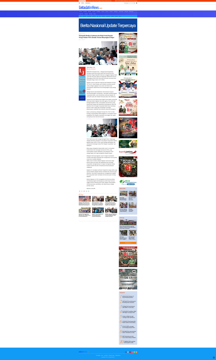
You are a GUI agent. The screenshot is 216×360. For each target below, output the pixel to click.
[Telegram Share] (86, 191)
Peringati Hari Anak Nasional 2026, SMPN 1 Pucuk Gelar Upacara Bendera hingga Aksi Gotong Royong (128, 307)
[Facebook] (126, 352)
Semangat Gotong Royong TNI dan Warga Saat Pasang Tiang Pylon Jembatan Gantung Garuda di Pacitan (123, 198)
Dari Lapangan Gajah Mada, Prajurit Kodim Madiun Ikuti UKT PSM (132, 238)
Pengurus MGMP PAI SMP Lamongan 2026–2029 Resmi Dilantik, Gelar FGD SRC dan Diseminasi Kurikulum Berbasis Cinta (129, 317)
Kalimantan (108, 16)
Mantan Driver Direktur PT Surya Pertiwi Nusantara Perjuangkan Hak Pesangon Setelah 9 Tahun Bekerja (128, 297)
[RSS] (136, 352)
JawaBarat (84, 16)
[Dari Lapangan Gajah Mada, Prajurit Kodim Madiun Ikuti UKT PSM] (132, 233)
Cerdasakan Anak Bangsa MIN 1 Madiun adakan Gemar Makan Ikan (129, 322)
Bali (97, 16)
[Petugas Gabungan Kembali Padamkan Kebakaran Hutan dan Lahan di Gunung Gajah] (132, 205)
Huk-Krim (93, 11)
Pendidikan (98, 11)
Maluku (116, 16)
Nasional (102, 11)
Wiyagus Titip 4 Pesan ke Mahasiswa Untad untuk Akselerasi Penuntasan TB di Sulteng (119, 0)
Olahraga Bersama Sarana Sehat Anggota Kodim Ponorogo (123, 238)
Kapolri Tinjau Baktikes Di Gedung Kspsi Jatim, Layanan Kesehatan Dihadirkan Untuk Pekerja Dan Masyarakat (97, 215)
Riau (100, 16)
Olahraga (89, 11)
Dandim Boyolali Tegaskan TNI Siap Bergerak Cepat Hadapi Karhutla (111, 215)
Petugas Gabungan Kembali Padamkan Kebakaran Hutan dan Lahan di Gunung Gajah (132, 210)
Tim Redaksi (98, 355)
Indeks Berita (88, 2)
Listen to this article (91, 68)
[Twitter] (128, 352)
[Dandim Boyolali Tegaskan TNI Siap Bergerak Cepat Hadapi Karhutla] (111, 210)
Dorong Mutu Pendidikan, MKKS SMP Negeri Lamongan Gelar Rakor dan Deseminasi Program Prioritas (129, 312)
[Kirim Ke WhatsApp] (88, 191)
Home (83, 2)
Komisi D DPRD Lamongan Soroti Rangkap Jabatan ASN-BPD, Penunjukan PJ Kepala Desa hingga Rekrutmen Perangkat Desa (129, 327)
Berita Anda (131, 11)
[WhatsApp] (134, 352)
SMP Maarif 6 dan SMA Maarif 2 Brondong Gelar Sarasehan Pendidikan (129, 302)
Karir (102, 355)
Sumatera (103, 16)
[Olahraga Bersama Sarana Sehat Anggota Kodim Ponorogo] (123, 233)
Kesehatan (85, 11)
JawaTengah (89, 16)
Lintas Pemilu (121, 11)
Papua (120, 16)
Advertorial (126, 11)
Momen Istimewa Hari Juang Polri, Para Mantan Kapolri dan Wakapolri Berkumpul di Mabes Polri (111, 203)
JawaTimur (94, 16)
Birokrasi (80, 11)
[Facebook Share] (79, 191)
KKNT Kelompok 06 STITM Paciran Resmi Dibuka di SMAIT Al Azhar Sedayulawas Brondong (129, 337)
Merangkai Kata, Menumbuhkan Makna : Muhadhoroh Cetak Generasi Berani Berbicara (129, 332)
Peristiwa (111, 11)
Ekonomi (106, 11)
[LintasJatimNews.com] (90, 7)
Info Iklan (106, 355)
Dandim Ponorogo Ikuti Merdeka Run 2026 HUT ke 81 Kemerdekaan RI (84, 215)
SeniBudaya (116, 11)
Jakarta (80, 16)
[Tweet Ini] (82, 191)
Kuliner (94, 13)
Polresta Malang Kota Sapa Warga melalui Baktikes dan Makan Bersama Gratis (123, 210)
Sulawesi (112, 16)
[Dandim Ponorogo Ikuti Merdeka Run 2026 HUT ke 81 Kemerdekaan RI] (85, 210)
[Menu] (79, 3)
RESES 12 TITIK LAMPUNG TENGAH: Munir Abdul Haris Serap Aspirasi (89, 0)
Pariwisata (86, 13)
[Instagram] (132, 352)
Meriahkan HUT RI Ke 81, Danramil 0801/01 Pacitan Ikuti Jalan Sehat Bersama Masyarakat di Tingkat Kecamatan (132, 198)
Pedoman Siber (111, 355)
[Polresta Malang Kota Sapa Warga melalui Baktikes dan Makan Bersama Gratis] (123, 205)
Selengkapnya (127, 242)
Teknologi (90, 13)
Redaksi (80, 39)
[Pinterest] (130, 352)
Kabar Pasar (81, 13)
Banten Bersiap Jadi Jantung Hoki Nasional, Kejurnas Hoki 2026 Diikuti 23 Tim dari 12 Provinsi (128, 227)
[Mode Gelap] (136, 3)
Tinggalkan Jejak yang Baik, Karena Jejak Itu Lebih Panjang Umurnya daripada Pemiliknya (130, 342)
